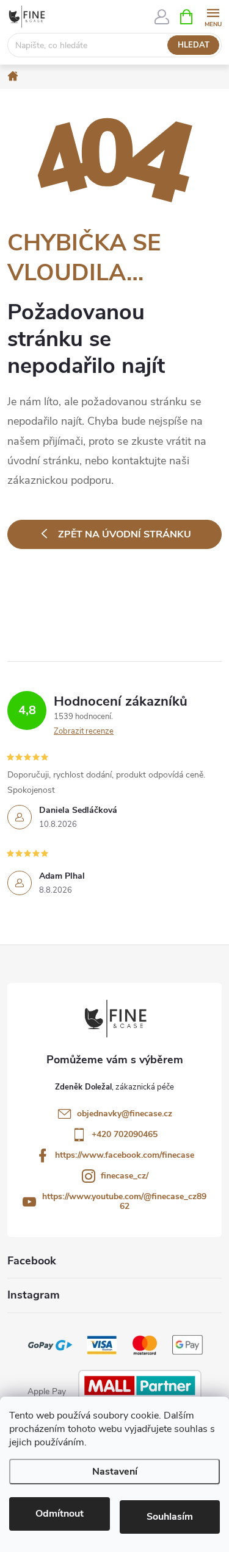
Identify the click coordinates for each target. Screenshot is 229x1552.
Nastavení (114, 1471)
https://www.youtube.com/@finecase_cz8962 (124, 1201)
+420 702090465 (125, 1134)
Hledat (193, 45)
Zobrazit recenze (84, 731)
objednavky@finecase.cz (124, 1113)
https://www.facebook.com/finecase (124, 1155)
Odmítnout (59, 1513)
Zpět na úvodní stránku (124, 534)
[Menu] (213, 16)
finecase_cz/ (124, 1176)
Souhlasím (170, 1516)
